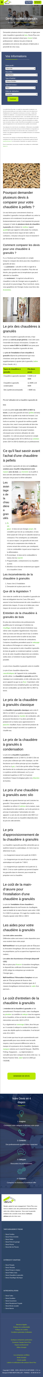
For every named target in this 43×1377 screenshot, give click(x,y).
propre (31, 529)
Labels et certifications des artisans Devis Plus (21, 1362)
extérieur (23, 806)
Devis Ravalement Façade (14, 1303)
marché (20, 558)
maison (5, 472)
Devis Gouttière (10, 1298)
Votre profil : (9, 65)
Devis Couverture (11, 1301)
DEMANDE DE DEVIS (38, 2)
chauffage (6, 628)
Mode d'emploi (21, 1357)
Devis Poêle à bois (11, 1272)
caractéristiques (8, 673)
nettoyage (35, 642)
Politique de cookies (21, 1329)
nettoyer (25, 1014)
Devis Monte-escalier (12, 1306)
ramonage (20, 1024)
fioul (24, 682)
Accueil (10, 22)
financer (19, 964)
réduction (36, 778)
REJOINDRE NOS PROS (28, 2)
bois (26, 35)
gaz (13, 766)
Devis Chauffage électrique (14, 1277)
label (20, 1058)
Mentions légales (21, 1324)
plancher (6, 725)
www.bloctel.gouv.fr (7, 141)
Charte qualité (21, 1360)
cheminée (24, 472)
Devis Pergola (10, 1265)
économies (7, 290)
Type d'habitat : (10, 78)
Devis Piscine (10, 1244)
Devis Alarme (10, 1308)
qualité (5, 230)
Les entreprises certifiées (22, 1355)
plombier (8, 1014)
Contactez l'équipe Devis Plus (21, 1342)
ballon (36, 361)
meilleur (25, 227)
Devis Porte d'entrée (12, 1237)
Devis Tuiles (9, 1295)
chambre (22, 716)
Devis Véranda (10, 1267)
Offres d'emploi (21, 1347)
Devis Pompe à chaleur (13, 1270)
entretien (36, 439)
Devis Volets (9, 1239)
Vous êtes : (9, 72)
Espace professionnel (21, 1345)
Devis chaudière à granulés (25, 22)
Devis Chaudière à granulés (14, 1275)
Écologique (9, 526)
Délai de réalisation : (12, 91)
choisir (30, 38)
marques (6, 1049)
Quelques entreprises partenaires (21, 1340)
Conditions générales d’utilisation (21, 1332)
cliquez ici (5, 146)
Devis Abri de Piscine (12, 1247)
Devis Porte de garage (13, 1242)
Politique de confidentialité (21, 1327)
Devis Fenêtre (10, 1234)
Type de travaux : (11, 85)
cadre (34, 986)
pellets (31, 413)
